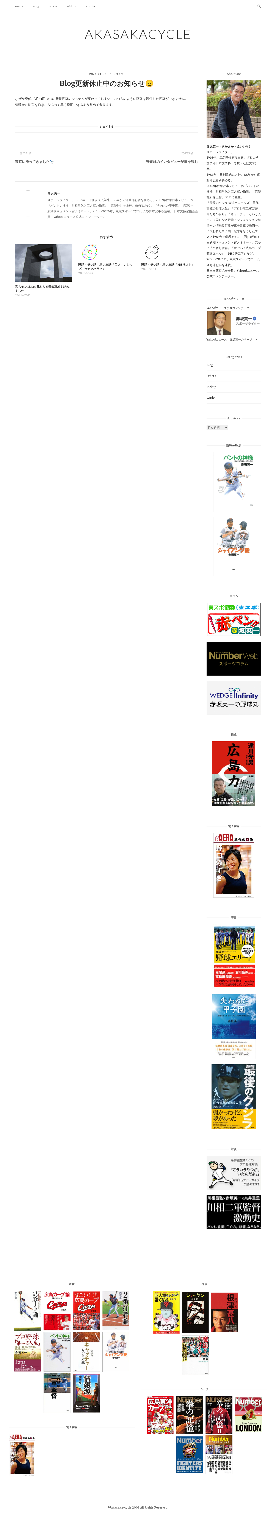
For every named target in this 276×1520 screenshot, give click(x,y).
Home (19, 6)
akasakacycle (138, 34)
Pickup (71, 6)
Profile (90, 6)
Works (53, 6)
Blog (36, 6)
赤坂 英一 (53, 193)
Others (118, 73)
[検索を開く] (259, 6)
